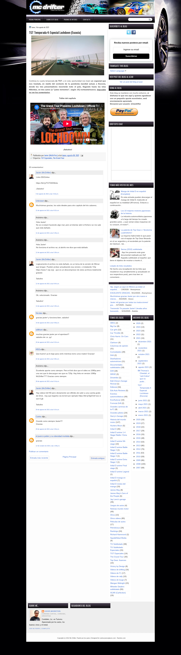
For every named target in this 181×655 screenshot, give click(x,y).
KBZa (38, 349)
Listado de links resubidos (121, 266)
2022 (138, 334)
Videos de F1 (115, 573)
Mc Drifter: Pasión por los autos (80, 638)
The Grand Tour (58, 158)
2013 (138, 446)
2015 (138, 438)
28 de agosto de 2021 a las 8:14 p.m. (47, 381)
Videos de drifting (117, 570)
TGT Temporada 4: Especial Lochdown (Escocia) (144, 390)
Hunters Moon (116, 426)
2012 (138, 449)
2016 (138, 434)
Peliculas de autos (117, 522)
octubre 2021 (143, 354)
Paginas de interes (70, 19)
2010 (138, 457)
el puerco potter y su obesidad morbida (53, 436)
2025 (138, 323)
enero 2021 (143, 415)
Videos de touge (117, 580)
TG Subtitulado (116, 544)
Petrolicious (115, 528)
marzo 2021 (143, 411)
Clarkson (114, 343)
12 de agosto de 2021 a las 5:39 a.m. (47, 252)
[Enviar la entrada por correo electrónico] (82, 155)
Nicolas (39, 313)
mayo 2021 (143, 404)
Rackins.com (121, 638)
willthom (39, 330)
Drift (112, 371)
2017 (138, 431)
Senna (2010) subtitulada (131, 249)
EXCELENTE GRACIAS (120, 293)
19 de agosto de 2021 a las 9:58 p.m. (47, 323)
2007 (138, 468)
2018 (138, 427)
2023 (138, 331)
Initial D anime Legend (119, 472)
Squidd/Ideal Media (118, 538)
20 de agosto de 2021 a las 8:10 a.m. (47, 342)
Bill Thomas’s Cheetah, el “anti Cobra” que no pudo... (144, 376)
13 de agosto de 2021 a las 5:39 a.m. (47, 306)
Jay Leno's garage (118, 499)
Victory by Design (117, 566)
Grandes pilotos (116, 413)
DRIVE (113, 374)
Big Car (113, 326)
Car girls (113, 330)
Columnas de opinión (119, 346)
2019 (138, 423)
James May (115, 490)
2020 (138, 420)
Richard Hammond (118, 535)
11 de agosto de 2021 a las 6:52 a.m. (47, 210)
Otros (112, 515)
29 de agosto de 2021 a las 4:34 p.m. (47, 429)
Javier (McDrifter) (43, 172)
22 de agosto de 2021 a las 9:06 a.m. (47, 359)
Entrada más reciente (39, 458)
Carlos (38, 416)
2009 (138, 460)
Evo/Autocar (115, 400)
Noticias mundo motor (119, 509)
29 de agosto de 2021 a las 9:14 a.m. (47, 409)
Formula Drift (115, 403)
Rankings (114, 531)
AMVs (112, 323)
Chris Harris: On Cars (119, 336)
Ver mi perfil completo (39, 628)
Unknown (40, 201)
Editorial (113, 387)
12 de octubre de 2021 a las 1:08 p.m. (48, 446)
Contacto (86, 19)
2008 (138, 464)
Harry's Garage (116, 416)
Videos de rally (116, 576)
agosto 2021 (143, 367)
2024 (138, 327)
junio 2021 (143, 400)
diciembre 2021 (144, 342)
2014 (138, 442)
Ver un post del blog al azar (131, 82)
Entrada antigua (97, 458)
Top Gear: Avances (118, 560)
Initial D (113, 429)
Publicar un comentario (38, 452)
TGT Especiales (46, 158)
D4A (112, 355)
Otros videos (115, 518)
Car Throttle (115, 333)
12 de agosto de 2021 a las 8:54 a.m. (47, 283)
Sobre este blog (52, 19)
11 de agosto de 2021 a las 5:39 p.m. (47, 233)
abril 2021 (142, 408)
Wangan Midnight (117, 583)
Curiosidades (115, 352)
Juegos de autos (117, 505)
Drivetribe (114, 378)
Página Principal (35, 19)
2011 (138, 453)
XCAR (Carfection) (118, 593)
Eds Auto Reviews (117, 391)
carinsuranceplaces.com (108, 638)
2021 (138, 338)
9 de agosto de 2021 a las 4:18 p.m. (47, 194)
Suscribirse (131, 56)
